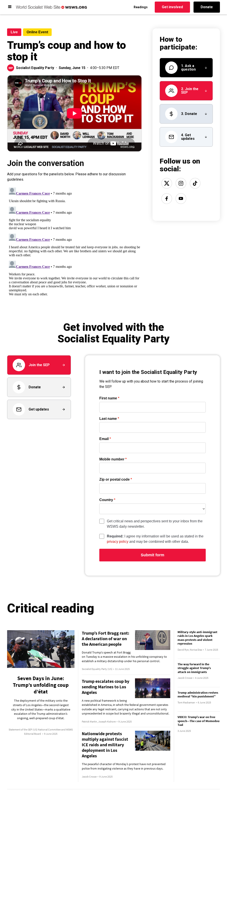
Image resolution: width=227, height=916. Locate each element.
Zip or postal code (114, 479)
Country (106, 500)
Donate (207, 7)
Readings (141, 7)
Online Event (37, 32)
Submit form (152, 555)
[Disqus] (74, 241)
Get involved (172, 7)
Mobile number (111, 459)
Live (14, 32)
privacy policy (117, 541)
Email (104, 439)
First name (108, 398)
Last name (108, 418)
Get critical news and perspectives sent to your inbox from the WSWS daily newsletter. (155, 523)
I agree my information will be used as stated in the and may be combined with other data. (155, 538)
